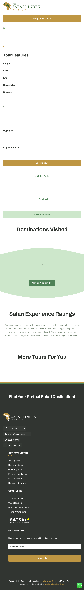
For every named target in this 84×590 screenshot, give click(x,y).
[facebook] (5, 445)
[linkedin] (20, 445)
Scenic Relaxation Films (54, 584)
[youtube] (15, 445)
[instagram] (10, 445)
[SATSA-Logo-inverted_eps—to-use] (19, 518)
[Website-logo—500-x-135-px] (21, 3)
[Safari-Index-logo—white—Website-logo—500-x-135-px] (19, 414)
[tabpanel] (42, 183)
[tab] (42, 176)
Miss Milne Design (50, 581)
